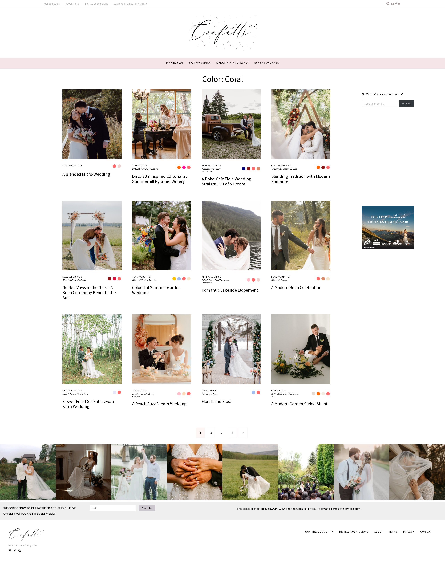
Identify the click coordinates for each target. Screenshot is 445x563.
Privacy (409, 532)
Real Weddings (200, 63)
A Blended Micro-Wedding (86, 174)
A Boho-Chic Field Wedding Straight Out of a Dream (226, 181)
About (378, 532)
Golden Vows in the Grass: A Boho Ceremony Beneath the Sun (89, 293)
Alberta (205, 168)
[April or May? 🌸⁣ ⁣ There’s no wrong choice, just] (306, 472)
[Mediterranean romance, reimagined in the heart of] (28, 472)
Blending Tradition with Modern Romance (300, 178)
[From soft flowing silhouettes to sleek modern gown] (83, 472)
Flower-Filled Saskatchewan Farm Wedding (88, 404)
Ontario (275, 168)
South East (83, 393)
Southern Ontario (288, 168)
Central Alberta (78, 280)
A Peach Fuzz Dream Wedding (159, 404)
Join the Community (319, 532)
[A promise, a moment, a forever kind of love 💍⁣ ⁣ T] (194, 472)
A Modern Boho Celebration (296, 287)
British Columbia (140, 168)
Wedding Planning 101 (232, 63)
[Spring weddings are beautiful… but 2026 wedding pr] (250, 472)
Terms (393, 532)
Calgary (283, 280)
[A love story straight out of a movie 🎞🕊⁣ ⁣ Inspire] (361, 472)
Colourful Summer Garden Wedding (156, 290)
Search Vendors (266, 63)
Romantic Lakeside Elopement (230, 290)
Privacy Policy (315, 509)
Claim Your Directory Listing (131, 4)
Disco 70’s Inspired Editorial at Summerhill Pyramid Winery (159, 178)
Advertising (73, 4)
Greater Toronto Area (142, 393)
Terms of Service (342, 509)
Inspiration (174, 63)
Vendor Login (52, 4)
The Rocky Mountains (211, 170)
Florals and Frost (216, 401)
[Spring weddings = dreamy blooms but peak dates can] (417, 472)
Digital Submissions (96, 4)
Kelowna (153, 168)
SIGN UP (406, 103)
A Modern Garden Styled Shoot (299, 404)
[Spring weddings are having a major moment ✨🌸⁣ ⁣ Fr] (139, 472)
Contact (426, 532)
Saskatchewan (69, 393)
